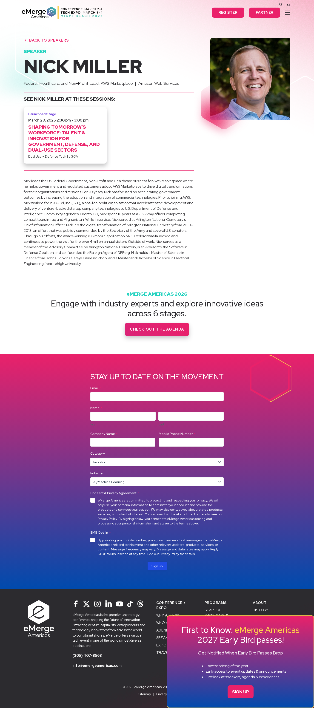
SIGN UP (240, 691)
